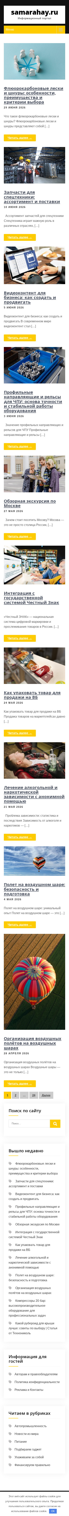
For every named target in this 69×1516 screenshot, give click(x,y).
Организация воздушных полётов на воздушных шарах (32, 1042)
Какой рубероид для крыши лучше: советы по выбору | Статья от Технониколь (33, 1328)
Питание (21, 1441)
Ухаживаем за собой (29, 1457)
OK (53, 1511)
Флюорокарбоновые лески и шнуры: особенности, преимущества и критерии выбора (33, 95)
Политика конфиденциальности (37, 1382)
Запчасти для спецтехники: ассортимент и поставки (32, 196)
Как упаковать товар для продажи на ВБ (32, 695)
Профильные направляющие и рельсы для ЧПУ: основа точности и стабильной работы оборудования (33, 401)
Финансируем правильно (32, 1465)
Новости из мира (27, 1433)
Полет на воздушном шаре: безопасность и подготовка (34, 888)
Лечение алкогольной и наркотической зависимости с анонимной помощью (34, 794)
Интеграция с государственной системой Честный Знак (31, 597)
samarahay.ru (34, 12)
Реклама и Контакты (29, 1389)
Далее (46, 1095)
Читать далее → (20, 137)
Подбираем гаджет (28, 1449)
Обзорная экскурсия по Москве (30, 503)
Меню (10, 29)
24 (33, 1095)
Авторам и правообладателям (36, 1374)
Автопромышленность (31, 1426)
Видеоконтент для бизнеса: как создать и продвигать (30, 297)
